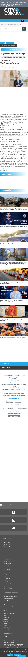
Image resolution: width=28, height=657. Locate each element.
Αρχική (3, 43)
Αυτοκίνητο (7, 629)
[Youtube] (7, 6)
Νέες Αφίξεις (7, 600)
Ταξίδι (5, 623)
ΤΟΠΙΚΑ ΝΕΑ (9, 43)
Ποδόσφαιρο (18, 389)
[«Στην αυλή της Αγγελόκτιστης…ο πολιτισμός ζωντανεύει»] (14, 311)
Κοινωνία (6, 554)
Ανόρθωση (12, 389)
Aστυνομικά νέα (11, 382)
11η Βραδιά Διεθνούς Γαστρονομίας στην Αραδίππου (12, 337)
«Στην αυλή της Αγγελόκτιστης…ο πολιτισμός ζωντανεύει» (11, 319)
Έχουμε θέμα (7, 544)
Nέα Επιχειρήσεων (8, 598)
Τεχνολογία (7, 627)
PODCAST (6, 565)
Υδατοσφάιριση (8, 586)
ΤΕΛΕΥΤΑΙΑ (5, 364)
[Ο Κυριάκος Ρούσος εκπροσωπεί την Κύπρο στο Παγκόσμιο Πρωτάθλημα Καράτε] (14, 292)
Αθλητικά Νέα (5, 389)
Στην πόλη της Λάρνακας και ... (8, 45)
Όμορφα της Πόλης (9, 546)
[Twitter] (4, 6)
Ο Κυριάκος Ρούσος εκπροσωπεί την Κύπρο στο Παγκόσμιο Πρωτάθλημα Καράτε (11, 301)
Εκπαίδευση (7, 556)
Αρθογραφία (6, 4)
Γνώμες (12, 4)
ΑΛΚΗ (5, 577)
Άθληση (6, 619)
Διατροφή (6, 621)
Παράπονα (3, 1)
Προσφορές (7, 604)
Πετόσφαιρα (7, 585)
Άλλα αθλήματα (8, 588)
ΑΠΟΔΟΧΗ (10, 655)
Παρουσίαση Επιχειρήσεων (11, 606)
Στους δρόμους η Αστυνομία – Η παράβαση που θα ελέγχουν (12, 244)
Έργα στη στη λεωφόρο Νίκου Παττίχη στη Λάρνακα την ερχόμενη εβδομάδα (13, 282)
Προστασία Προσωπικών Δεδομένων (13, 644)
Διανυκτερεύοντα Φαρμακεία (14, 1)
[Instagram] (9, 6)
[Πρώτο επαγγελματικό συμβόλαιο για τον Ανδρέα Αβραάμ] (14, 218)
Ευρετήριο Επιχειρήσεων (10, 596)
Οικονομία (6, 550)
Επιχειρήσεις (7, 558)
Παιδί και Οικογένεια (9, 613)
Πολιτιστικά (7, 559)
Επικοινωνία (18, 4)
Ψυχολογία (6, 617)
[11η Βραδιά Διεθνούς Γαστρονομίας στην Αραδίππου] (14, 329)
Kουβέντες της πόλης (6, 2)
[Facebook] (2, 6)
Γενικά (5, 548)
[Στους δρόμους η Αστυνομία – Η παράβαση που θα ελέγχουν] (14, 236)
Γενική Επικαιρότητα (14, 398)
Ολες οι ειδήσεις (14, 416)
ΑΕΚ (5, 573)
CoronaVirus (7, 542)
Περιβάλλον (7, 561)
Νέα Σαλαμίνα (7, 579)
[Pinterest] (12, 6)
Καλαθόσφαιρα (8, 583)
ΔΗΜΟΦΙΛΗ (6, 367)
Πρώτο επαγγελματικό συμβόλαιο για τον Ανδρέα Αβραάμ (13, 226)
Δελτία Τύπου (7, 602)
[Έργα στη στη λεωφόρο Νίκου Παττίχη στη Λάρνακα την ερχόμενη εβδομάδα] (14, 274)
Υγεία (5, 615)
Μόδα (5, 625)
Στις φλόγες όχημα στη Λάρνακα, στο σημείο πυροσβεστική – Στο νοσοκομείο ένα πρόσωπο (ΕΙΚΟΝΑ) (13, 208)
